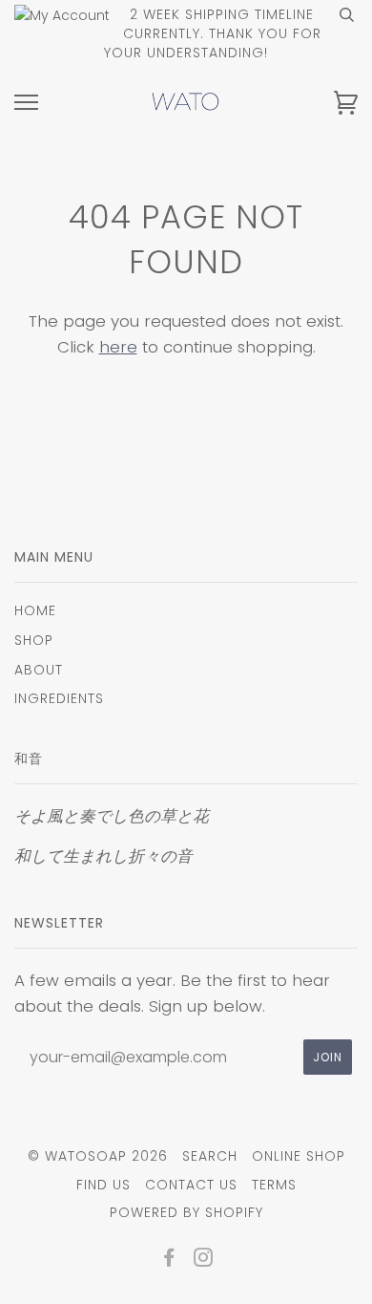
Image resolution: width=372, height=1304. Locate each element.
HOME (35, 610)
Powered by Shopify (186, 1212)
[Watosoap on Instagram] (204, 1260)
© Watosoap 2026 (98, 1155)
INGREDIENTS (59, 698)
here (118, 346)
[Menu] (26, 103)
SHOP (33, 640)
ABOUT (38, 669)
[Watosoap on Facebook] (169, 1260)
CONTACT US (191, 1184)
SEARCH (210, 1155)
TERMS (274, 1184)
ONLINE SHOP (298, 1155)
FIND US (103, 1184)
